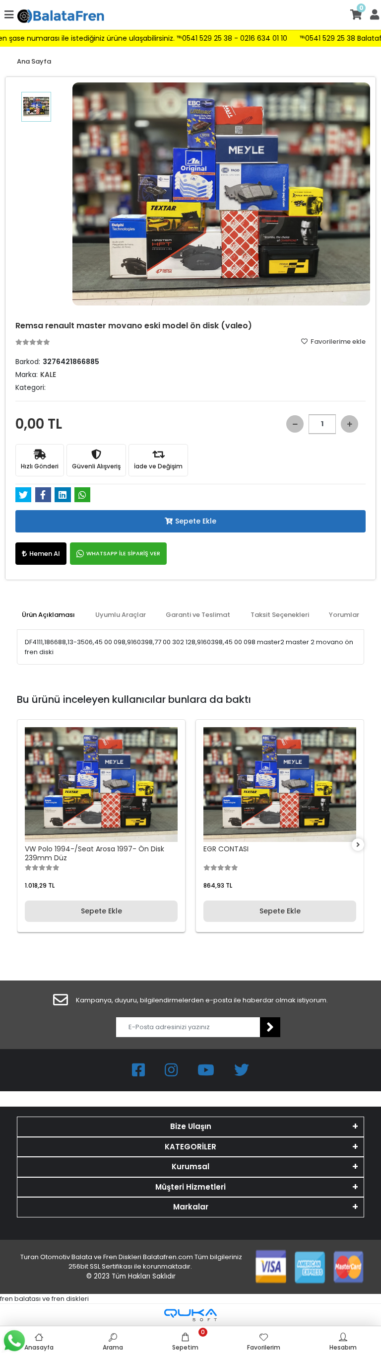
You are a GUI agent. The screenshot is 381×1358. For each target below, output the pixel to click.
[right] (358, 845)
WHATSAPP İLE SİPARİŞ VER (123, 553)
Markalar (190, 1207)
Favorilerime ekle (337, 341)
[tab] (48, 615)
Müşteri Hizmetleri (190, 1187)
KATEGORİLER (190, 1146)
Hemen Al (44, 553)
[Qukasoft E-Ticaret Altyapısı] (190, 1315)
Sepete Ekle (195, 521)
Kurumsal (190, 1166)
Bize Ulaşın (190, 1126)
